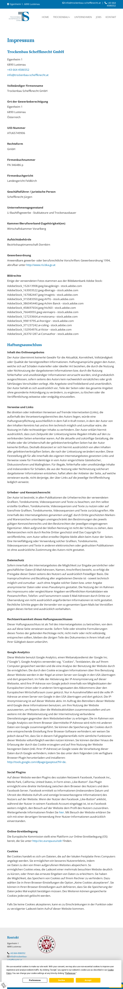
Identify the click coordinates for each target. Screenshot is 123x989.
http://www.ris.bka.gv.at (40, 265)
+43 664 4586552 (18, 69)
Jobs (98, 17)
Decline (61, 980)
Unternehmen (83, 17)
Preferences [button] (70, 973)
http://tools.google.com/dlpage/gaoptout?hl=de (36, 762)
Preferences (35, 980)
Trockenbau (60, 17)
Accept (88, 980)
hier (61, 812)
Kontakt (111, 17)
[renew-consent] (3, 985)
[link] (61, 16)
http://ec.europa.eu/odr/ (47, 841)
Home (45, 17)
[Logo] (19, 16)
